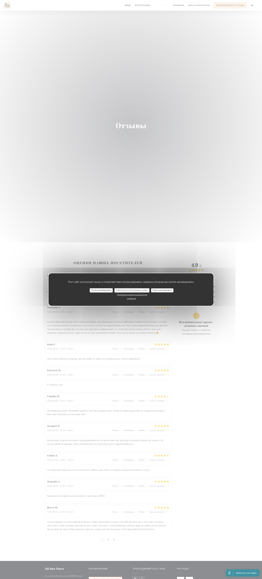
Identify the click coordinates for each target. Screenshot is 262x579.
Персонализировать (162, 290)
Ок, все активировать (101, 290)
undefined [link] (131, 298)
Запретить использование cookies (132, 290)
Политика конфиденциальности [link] (132, 294)
